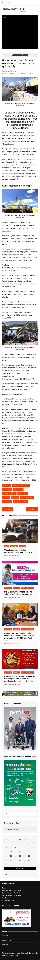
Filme (6, 497)
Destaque (19, 490)
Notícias (23, 73)
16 (33, 852)
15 (29, 852)
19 (15, 856)
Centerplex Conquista (21, 486)
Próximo (30, 509)
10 (6, 852)
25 (11, 860)
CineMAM (8, 490)
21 (24, 856)
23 (33, 856)
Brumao (7, 486)
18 (11, 856)
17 (6, 856)
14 (24, 852)
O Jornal (5, 935)
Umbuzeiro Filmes (21, 502)
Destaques (11, 73)
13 (20, 852)
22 (29, 856)
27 (20, 860)
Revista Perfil (6, 940)
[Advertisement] (20, 34)
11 (11, 852)
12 (15, 852)
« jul (5, 874)
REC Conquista (27, 497)
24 (6, 860)
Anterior (9, 509)
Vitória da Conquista (27, 588)
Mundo (18, 73)
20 (20, 856)
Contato (5, 945)
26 (15, 860)
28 (24, 860)
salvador (7, 502)
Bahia (6, 73)
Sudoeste (30, 73)
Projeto (15, 497)
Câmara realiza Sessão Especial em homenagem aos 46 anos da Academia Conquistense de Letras (19, 678)
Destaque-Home (10, 494)
